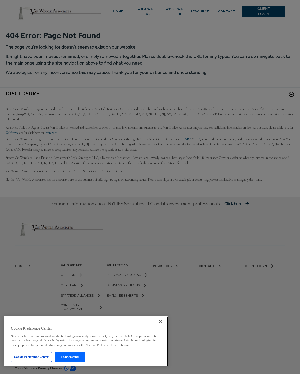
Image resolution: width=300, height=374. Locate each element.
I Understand (70, 357)
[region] (86, 341)
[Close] (160, 321)
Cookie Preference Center (31, 357)
